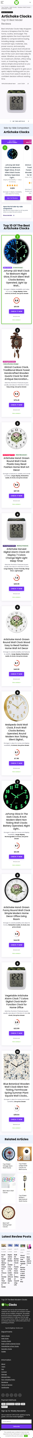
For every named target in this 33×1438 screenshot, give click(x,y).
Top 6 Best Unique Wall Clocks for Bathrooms (23, 1166)
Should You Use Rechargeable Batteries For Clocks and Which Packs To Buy (22, 1269)
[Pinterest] (20, 1395)
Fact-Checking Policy (8, 1380)
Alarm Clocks (5, 1336)
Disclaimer (4, 1382)
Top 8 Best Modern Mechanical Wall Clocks (23, 1198)
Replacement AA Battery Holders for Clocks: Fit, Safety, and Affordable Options (10, 1269)
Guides (3, 1351)
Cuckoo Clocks (6, 1341)
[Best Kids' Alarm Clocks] (29, 1246)
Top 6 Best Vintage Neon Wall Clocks (7, 1166)
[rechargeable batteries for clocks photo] (22, 1245)
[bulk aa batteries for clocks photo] (16, 1245)
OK (26, 1436)
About (3, 1364)
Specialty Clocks (6, 1349)
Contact (4, 1372)
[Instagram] (7, 1395)
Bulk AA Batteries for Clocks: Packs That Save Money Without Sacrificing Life (16, 1270)
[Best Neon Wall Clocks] (8, 1175)
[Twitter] (11, 1395)
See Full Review (12, 198)
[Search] (30, 2)
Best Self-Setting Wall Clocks (7, 1225)
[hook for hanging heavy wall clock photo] (3, 1245)
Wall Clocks (5, 1338)
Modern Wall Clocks (7, 12)
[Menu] (2, 2)
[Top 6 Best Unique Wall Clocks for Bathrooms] (24, 1148)
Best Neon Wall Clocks (8, 1192)
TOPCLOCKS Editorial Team (8, 83)
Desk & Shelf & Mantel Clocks (10, 1344)
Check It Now (16, 311)
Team (3, 1367)
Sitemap (4, 1374)
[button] (31, 1424)
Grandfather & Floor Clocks (10, 1346)
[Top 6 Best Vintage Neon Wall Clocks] (8, 1148)
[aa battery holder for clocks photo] (10, 1245)
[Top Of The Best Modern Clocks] (9, 1304)
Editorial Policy (5, 1377)
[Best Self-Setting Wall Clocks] (8, 1207)
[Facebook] (3, 1395)
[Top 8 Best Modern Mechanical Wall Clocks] (24, 1175)
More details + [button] (16, 320)
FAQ (2, 1369)
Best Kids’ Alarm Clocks (29, 1261)
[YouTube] (15, 1395)
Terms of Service (6, 1385)
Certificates (5, 1387)
